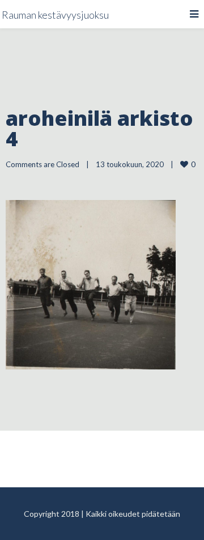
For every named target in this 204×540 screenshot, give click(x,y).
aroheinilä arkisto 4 (99, 128)
